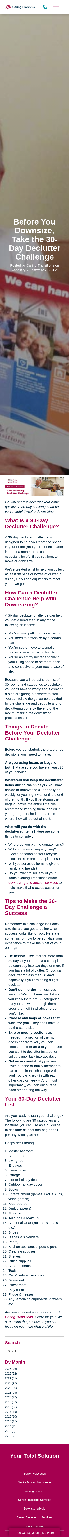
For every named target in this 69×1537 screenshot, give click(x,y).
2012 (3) (10, 1435)
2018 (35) (11, 1407)
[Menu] (56, 7)
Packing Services (35, 1491)
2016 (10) (11, 1416)
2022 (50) (11, 1387)
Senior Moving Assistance (34, 1482)
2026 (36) (11, 1368)
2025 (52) (11, 1373)
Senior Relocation (35, 1473)
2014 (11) (11, 1426)
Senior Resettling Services (34, 1499)
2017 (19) (11, 1411)
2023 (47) (11, 1383)
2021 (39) (11, 1392)
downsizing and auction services (33, 883)
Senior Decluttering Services (34, 1517)
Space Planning (34, 1526)
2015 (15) (11, 1421)
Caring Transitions (19, 1317)
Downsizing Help (34, 1508)
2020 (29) (11, 1397)
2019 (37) (11, 1402)
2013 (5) (10, 1431)
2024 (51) (11, 1378)
